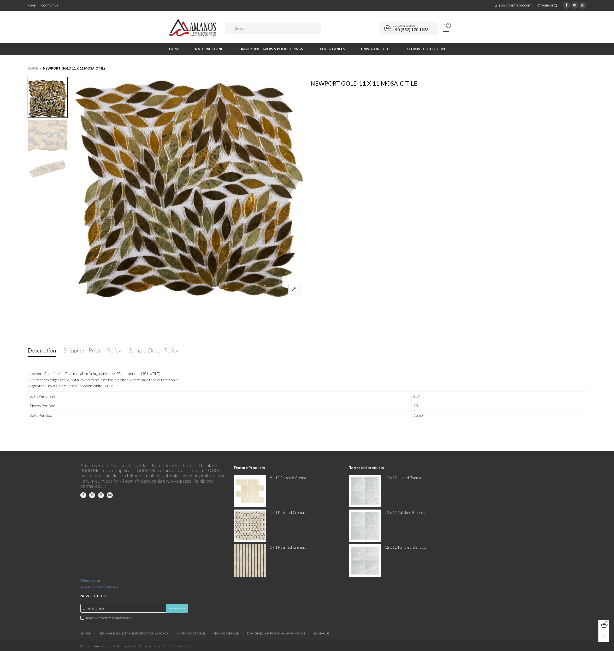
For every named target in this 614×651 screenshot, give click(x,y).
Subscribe (177, 608)
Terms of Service (226, 633)
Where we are (91, 580)
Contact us (49, 5)
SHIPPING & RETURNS (191, 633)
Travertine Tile (374, 49)
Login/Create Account (515, 5)
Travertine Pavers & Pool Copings (271, 49)
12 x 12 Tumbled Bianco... (405, 547)
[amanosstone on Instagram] (101, 495)
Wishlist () (549, 5)
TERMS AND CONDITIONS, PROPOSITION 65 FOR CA (134, 633)
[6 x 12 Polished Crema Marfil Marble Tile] (250, 491)
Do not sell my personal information (276, 633)
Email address (94, 608)
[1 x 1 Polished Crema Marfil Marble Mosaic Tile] (250, 560)
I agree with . (108, 618)
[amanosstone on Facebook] (83, 495)
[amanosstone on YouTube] (110, 495)
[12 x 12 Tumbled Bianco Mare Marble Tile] (365, 560)
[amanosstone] (192, 27)
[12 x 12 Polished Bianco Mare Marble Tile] (365, 526)
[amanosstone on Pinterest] (92, 495)
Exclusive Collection (424, 49)
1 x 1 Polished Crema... (288, 512)
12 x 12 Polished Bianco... (405, 512)
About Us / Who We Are (99, 587)
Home (31, 5)
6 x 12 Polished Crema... (289, 477)
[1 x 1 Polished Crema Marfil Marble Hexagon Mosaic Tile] (250, 526)
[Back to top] (603, 636)
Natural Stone (209, 49)
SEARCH (85, 633)
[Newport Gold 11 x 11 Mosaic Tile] (189, 188)
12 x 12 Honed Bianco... (404, 477)
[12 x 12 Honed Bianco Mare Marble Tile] (365, 491)
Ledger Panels (332, 49)
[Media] (294, 289)
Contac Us (321, 633)
